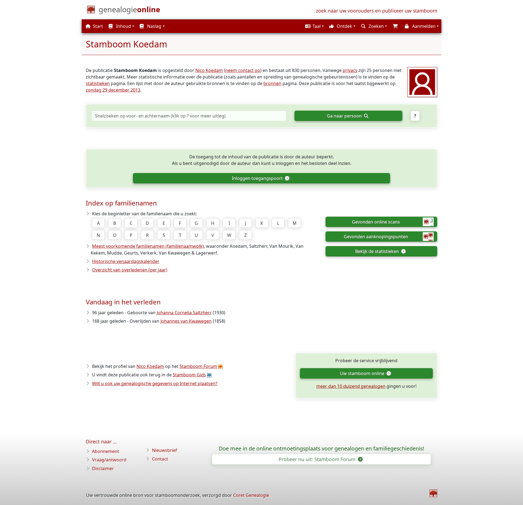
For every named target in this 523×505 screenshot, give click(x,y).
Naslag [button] (153, 26)
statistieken (98, 83)
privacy (350, 70)
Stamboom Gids (189, 375)
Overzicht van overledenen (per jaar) (129, 270)
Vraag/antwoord (109, 460)
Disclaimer (103, 468)
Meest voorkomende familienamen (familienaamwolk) (148, 246)
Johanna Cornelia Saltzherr (184, 313)
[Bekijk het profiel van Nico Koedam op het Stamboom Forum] (422, 81)
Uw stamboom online (362, 373)
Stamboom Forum (198, 366)
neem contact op (242, 70)
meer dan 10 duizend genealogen (350, 386)
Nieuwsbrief (164, 450)
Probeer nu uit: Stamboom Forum (318, 459)
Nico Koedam (209, 70)
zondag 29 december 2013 (113, 90)
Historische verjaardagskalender (125, 261)
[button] (314, 26)
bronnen (272, 83)
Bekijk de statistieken (377, 251)
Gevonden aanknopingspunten (376, 237)
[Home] (433, 493)
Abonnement (105, 451)
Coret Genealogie (251, 495)
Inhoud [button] (123, 26)
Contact (160, 459)
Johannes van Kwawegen (186, 321)
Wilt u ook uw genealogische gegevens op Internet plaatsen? (154, 383)
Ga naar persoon (345, 116)
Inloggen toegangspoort (258, 178)
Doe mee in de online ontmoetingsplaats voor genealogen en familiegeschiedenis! (321, 448)
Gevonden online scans (376, 222)
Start (97, 26)
